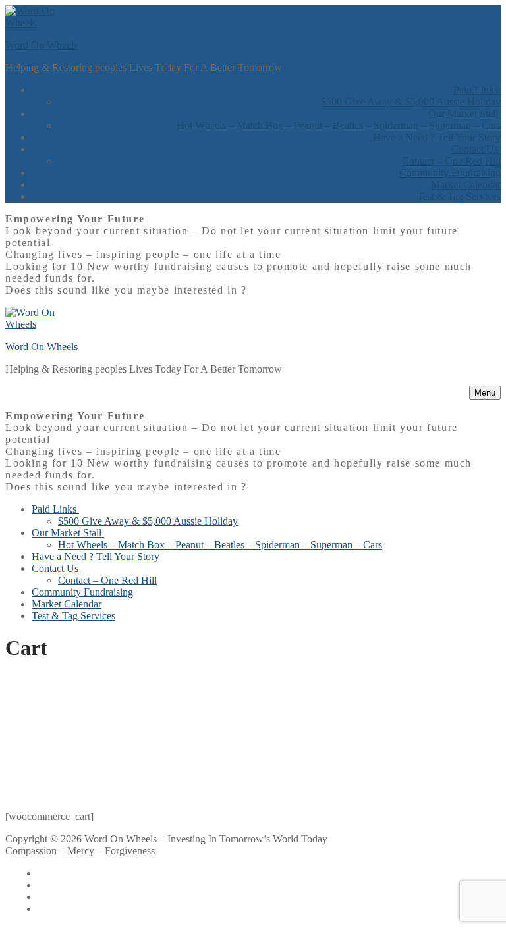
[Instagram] (57, 908)
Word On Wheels (41, 45)
